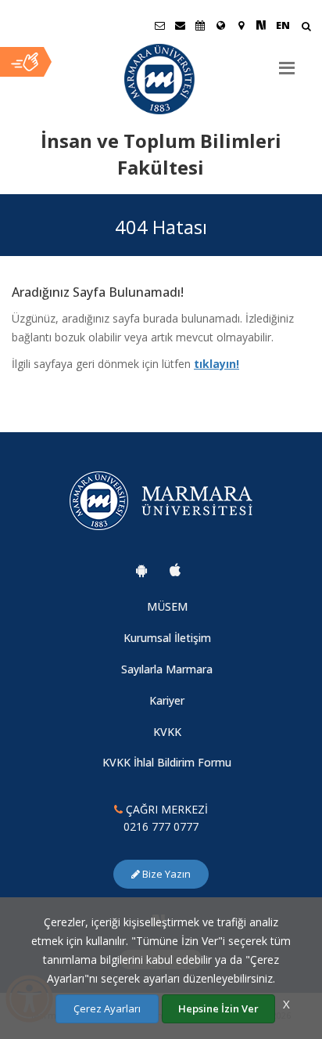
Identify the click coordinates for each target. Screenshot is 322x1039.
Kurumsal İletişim (167, 637)
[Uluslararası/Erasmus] (220, 25)
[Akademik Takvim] (200, 25)
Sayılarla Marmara (167, 669)
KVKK (167, 731)
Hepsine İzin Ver (218, 1008)
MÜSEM (167, 606)
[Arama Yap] (306, 28)
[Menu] (286, 62)
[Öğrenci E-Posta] (159, 25)
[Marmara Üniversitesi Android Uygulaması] (141, 570)
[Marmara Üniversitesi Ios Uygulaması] (175, 570)
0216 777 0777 (161, 826)
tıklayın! (216, 363)
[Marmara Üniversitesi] (161, 79)
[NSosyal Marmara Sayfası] (261, 25)
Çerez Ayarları (107, 1008)
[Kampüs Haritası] (241, 25)
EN (283, 25)
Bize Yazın (165, 874)
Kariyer (166, 700)
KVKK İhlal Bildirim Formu (166, 762)
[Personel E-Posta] (180, 25)
